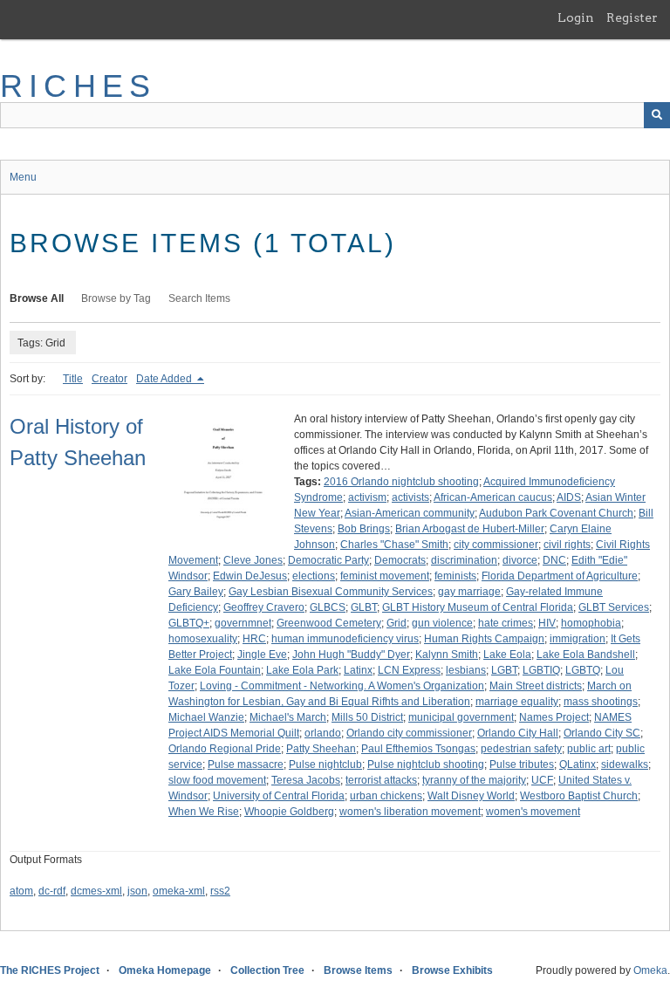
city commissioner (496, 544)
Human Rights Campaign (484, 639)
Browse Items (358, 970)
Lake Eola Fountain (214, 670)
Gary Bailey (195, 592)
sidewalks (624, 764)
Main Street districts (535, 686)
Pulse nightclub (325, 764)
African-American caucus (493, 497)
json (137, 891)
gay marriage (469, 592)
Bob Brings (364, 529)
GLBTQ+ (188, 623)
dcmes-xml (96, 891)
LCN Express (409, 670)
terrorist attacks (381, 780)
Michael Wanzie (206, 717)
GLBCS (327, 607)
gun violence (442, 623)
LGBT (504, 670)
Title (73, 379)
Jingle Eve (262, 654)
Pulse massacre (246, 764)
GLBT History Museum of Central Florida (477, 607)
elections (313, 576)
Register (632, 17)
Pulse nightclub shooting (425, 764)
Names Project (554, 717)
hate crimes (505, 623)
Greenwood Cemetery (329, 623)
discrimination (464, 560)
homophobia (591, 623)
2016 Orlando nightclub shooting (401, 482)
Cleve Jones (253, 560)
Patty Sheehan (321, 749)
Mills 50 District (367, 717)
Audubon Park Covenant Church (556, 513)
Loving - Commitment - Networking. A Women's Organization (342, 686)
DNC (554, 560)
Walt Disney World (471, 796)
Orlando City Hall (517, 733)
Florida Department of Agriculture (560, 576)
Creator (109, 379)
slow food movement (217, 780)
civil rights (567, 544)
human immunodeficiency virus (345, 639)
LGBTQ (582, 670)
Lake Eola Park (302, 670)
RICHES (78, 86)
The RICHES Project (49, 970)
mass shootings (601, 702)
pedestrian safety (521, 749)
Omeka (650, 970)
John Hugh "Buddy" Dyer (351, 654)
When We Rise (203, 811)
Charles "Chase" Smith (394, 544)
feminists (455, 576)
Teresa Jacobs (305, 780)
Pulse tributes (521, 764)
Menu (23, 177)
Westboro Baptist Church (579, 796)
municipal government (461, 717)
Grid (396, 623)
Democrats (400, 560)
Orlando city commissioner (409, 733)
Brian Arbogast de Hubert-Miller (469, 529)
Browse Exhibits (452, 970)
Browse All (37, 298)
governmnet (243, 623)
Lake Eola (507, 654)
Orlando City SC (602, 733)
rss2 (220, 891)
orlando (322, 733)
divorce (519, 560)
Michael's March (288, 717)
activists (410, 497)
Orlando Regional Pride (224, 749)
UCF (542, 780)
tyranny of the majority (474, 780)
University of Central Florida (279, 796)
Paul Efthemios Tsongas (418, 749)
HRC (254, 639)
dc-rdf (51, 891)
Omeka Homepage (165, 970)
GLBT (364, 607)
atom (21, 891)
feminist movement (384, 576)
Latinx (358, 670)
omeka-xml (179, 891)
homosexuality (202, 639)
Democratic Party (328, 560)
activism (367, 497)
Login (575, 17)
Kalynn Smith (446, 654)
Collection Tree (267, 970)
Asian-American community (410, 513)
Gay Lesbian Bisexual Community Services (331, 592)
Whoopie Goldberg (289, 811)
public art (589, 749)
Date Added (165, 379)
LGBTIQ (541, 670)
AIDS (569, 497)
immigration (577, 639)
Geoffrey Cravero (263, 607)
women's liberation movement (410, 811)
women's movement (533, 811)
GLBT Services (613, 607)
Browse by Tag (116, 298)
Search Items (199, 298)
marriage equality (516, 702)
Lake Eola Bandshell (586, 654)
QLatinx (577, 764)
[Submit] (657, 115)
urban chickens (386, 796)
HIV (547, 623)
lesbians (466, 670)
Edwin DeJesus (250, 576)
